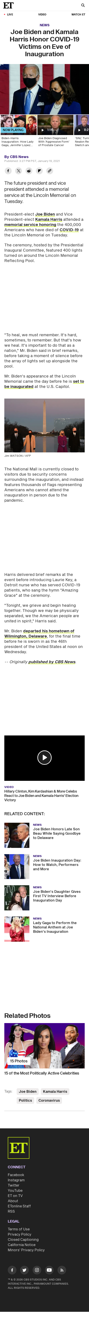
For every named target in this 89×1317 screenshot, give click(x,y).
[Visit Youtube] (49, 1270)
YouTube (15, 1190)
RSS (11, 1211)
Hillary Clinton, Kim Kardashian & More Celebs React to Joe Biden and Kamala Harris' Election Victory (41, 795)
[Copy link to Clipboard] (50, 171)
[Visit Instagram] (37, 1271)
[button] (44, 757)
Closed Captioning (23, 1239)
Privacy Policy (19, 1234)
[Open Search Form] (83, 5)
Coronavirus (49, 1100)
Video (42, 15)
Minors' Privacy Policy (26, 1250)
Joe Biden (45, 214)
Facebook (16, 1175)
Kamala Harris (48, 220)
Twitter (13, 1185)
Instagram (16, 1180)
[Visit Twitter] (24, 1271)
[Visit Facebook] (12, 1271)
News (44, 25)
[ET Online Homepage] (9, 5)
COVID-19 (69, 230)
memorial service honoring (30, 225)
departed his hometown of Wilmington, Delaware (39, 633)
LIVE (10, 15)
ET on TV (15, 1195)
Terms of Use (19, 1229)
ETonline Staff (19, 1206)
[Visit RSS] (61, 1271)
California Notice (21, 1245)
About (13, 1201)
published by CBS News (51, 662)
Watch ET (78, 15)
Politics (25, 1100)
